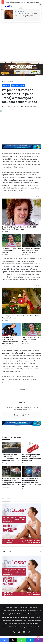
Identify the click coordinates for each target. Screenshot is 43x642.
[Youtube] (14, 415)
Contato (37, 627)
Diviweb (6, 106)
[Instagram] (23, 415)
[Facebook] (20, 415)
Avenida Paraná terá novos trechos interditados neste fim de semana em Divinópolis (11, 457)
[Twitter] (26, 415)
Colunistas (18, 627)
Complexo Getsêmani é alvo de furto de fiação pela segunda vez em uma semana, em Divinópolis (11, 482)
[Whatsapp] (17, 415)
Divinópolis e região (18, 85)
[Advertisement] (21, 37)
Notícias (11, 627)
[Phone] (28, 415)
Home (5, 627)
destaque (11, 81)
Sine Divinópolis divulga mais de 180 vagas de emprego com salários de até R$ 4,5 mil (31, 457)
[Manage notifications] (38, 637)
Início (5, 81)
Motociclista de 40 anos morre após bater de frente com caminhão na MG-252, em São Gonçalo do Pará (31, 482)
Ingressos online (28, 627)
